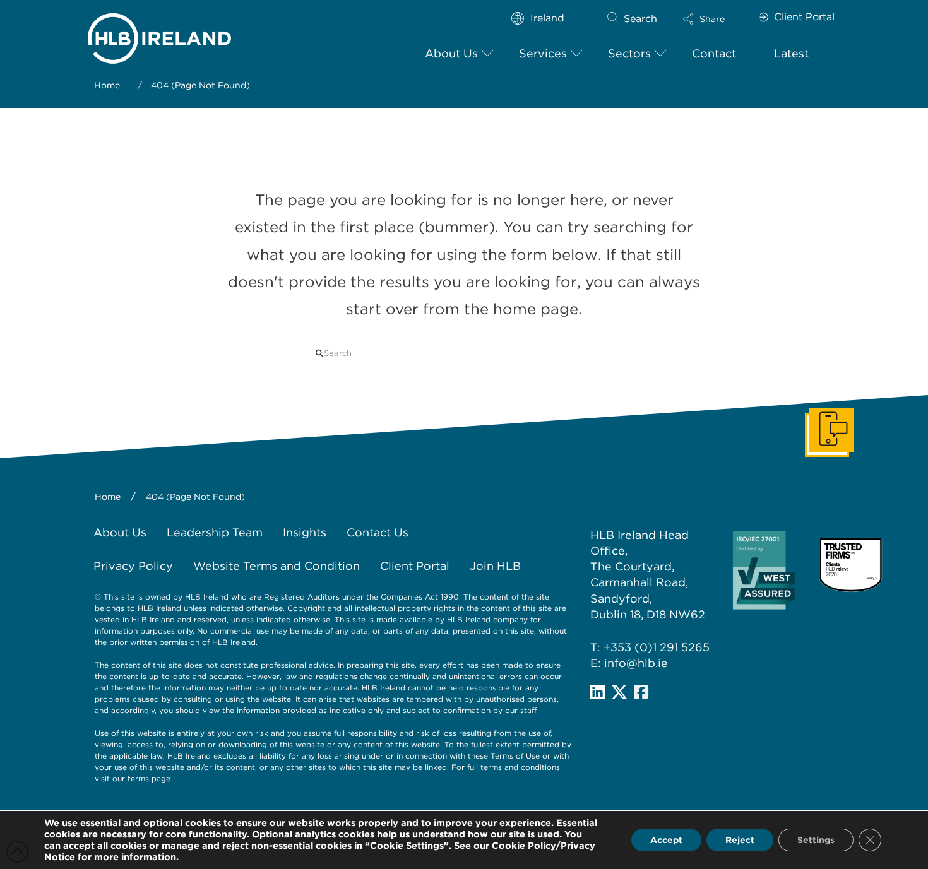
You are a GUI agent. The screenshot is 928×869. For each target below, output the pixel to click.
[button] (714, 19)
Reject (739, 840)
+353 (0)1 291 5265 (657, 647)
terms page (149, 778)
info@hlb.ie (636, 663)
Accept (666, 840)
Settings (816, 840)
